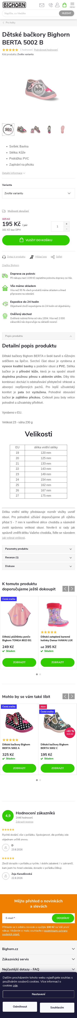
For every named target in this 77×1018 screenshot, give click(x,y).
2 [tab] (40, 674)
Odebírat (63, 918)
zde (15, 986)
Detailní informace (12, 173)
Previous (65, 589)
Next (72, 589)
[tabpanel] (19, 632)
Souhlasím (57, 1008)
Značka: (10, 265)
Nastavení (38, 994)
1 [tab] (37, 674)
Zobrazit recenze (24, 822)
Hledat (66, 13)
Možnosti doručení (18, 211)
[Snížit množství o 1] (66, 229)
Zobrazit (19, 662)
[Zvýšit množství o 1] (66, 224)
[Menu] (72, 5)
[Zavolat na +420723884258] (51, 5)
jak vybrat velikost (13, 537)
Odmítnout (20, 1007)
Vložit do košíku (39, 240)
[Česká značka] (19, 614)
